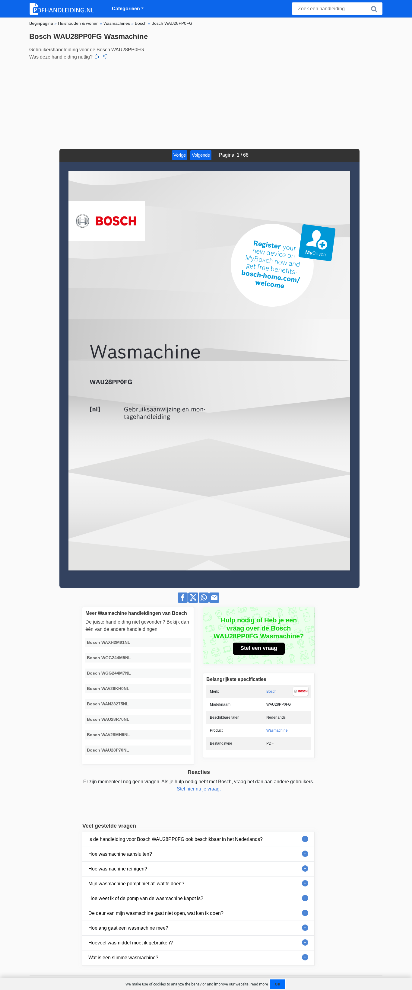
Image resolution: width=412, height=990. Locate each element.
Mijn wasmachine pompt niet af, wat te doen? (136, 883)
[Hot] (97, 57)
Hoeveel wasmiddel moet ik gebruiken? (130, 942)
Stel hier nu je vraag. (199, 788)
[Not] (105, 57)
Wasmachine (277, 730)
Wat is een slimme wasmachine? (123, 957)
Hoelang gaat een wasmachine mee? (128, 928)
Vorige (179, 155)
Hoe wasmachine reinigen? (117, 868)
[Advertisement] (205, 103)
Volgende (201, 155)
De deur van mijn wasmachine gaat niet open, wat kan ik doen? (155, 913)
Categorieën (126, 8)
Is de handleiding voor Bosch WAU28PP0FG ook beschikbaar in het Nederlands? (175, 839)
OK (277, 984)
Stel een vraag (258, 648)
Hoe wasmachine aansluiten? (120, 854)
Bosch (271, 691)
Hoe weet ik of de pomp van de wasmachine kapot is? (145, 898)
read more (259, 984)
